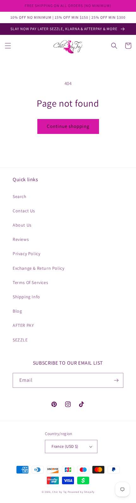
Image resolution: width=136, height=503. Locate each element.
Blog (17, 311)
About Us (22, 225)
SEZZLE (20, 340)
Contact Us (24, 211)
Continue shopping (68, 126)
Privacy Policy (26, 253)
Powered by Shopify (81, 491)
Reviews (21, 239)
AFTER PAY (23, 325)
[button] (8, 46)
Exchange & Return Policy (38, 268)
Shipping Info (26, 297)
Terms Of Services (30, 282)
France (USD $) (65, 446)
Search (20, 196)
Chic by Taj (59, 491)
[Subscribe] (116, 380)
